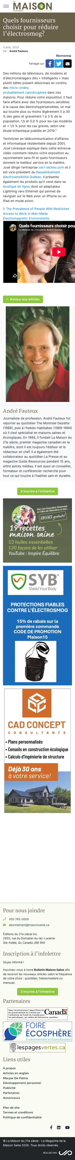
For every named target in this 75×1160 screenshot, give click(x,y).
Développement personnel (22, 1083)
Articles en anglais (16, 1073)
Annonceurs (11, 1098)
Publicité (9, 1088)
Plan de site (11, 1107)
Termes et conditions (18, 1112)
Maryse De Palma (15, 1078)
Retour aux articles (24, 299)
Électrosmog (63, 55)
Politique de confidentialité (22, 1117)
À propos (9, 1068)
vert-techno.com (51, 167)
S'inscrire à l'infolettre (38, 491)
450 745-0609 (19, 919)
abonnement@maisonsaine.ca (29, 925)
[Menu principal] (6, 6)
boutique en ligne (16, 186)
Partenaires (11, 1093)
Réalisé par (50, 1152)
